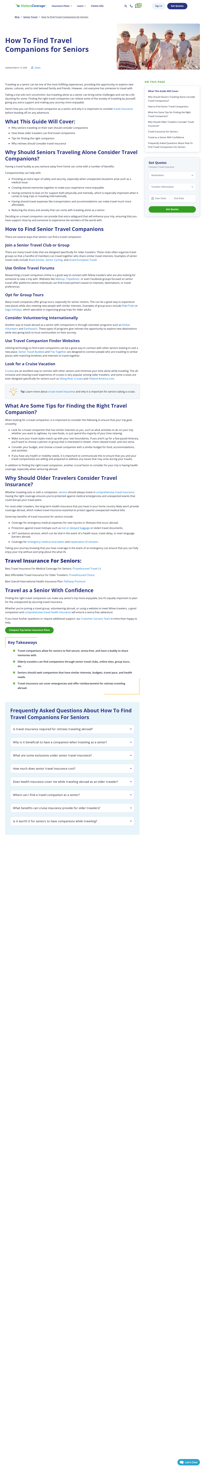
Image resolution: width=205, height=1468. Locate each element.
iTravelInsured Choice (82, 575)
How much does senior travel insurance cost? (44, 768)
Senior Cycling (54, 260)
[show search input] (125, 6)
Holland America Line (101, 378)
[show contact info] (131, 6)
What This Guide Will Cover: (163, 91)
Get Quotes (177, 6)
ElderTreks (128, 305)
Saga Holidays (13, 309)
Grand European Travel (83, 260)
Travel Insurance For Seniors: (163, 131)
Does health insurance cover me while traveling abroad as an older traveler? (65, 782)
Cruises (9, 371)
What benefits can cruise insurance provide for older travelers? (56, 808)
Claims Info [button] (97, 6)
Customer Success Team (95, 618)
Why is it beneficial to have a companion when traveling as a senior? (60, 742)
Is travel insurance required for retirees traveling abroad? (53, 729)
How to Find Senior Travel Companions (168, 106)
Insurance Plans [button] (61, 6)
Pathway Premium (75, 581)
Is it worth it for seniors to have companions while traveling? (55, 821)
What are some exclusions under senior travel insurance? (52, 755)
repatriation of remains (84, 542)
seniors (63, 492)
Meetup (60, 279)
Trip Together (58, 352)
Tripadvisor (72, 279)
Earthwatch (30, 328)
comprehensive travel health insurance (48, 612)
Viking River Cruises (71, 378)
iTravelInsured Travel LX (87, 568)
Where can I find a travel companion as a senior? (46, 795)
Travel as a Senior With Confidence (166, 137)
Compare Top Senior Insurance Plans (29, 630)
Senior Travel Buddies (31, 352)
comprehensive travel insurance (115, 492)
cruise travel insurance (61, 391)
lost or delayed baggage (76, 528)
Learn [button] (80, 6)
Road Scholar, (37, 260)
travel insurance (123, 109)
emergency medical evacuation (46, 542)
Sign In (158, 6)
